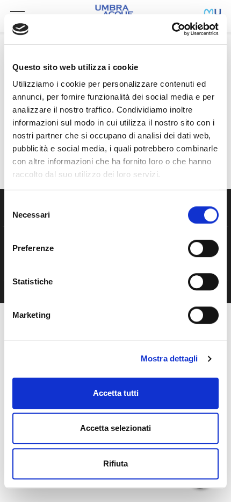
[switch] (203, 248)
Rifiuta (115, 463)
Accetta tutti (116, 393)
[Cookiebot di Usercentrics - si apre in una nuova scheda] (172, 29)
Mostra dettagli (169, 358)
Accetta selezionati (115, 428)
